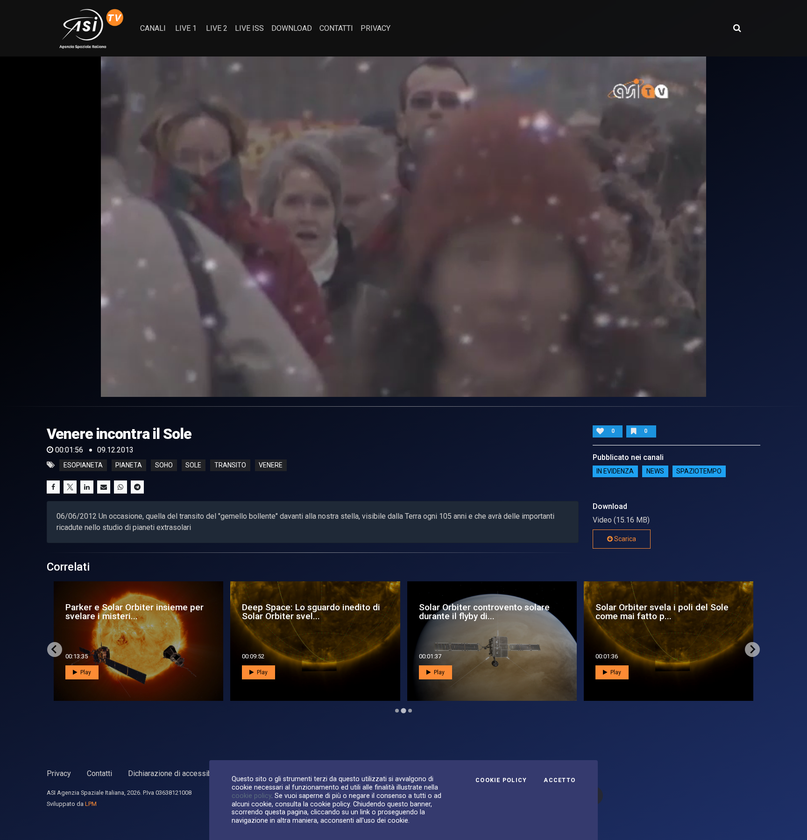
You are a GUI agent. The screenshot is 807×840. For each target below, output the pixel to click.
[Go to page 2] (403, 711)
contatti (336, 28)
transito (230, 465)
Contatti (99, 773)
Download (291, 28)
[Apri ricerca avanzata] (737, 28)
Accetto (559, 780)
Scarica (624, 539)
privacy (375, 28)
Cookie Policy (501, 780)
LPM (91, 803)
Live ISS (249, 28)
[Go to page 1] (397, 711)
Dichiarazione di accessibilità (176, 773)
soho (164, 465)
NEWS (655, 471)
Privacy (59, 773)
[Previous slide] (54, 649)
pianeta (128, 465)
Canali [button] (153, 28)
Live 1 (186, 28)
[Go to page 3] (409, 710)
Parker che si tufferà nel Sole (644, 611)
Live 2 (216, 28)
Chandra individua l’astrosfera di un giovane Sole (489, 611)
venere (271, 465)
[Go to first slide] (752, 649)
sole (193, 465)
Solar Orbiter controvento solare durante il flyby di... (130, 611)
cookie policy (251, 795)
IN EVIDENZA (615, 471)
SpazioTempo (699, 471)
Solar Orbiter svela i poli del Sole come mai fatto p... (308, 611)
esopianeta (83, 465)
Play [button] (85, 672)
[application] (403, 226)
